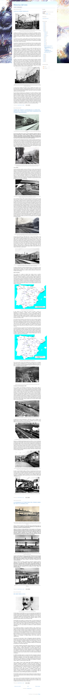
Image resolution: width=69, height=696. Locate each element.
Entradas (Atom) (29, 688)
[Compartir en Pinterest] (29, 105)
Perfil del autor (19, 7)
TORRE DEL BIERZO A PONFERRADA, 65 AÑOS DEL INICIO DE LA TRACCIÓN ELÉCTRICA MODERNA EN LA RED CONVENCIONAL (27, 111)
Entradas (45, 66)
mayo (45, 40)
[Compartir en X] (27, 105)
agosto (45, 36)
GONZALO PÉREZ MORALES (21, 11)
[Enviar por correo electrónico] (26, 105)
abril (45, 41)
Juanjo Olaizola (20, 497)
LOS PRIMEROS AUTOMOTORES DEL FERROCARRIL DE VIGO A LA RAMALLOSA (27, 503)
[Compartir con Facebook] (28, 105)
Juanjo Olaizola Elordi (45, 18)
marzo (45, 42)
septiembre (45, 35)
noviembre (45, 33)
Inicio (15, 7)
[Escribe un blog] (26, 105)
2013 (44, 60)
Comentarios (45, 68)
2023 (44, 26)
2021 (44, 28)
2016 (44, 56)
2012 (44, 61)
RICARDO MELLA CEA (19, 594)
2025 (44, 23)
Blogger (39, 694)
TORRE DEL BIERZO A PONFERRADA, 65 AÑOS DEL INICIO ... (48, 48)
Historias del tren (20, 5)
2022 (44, 27)
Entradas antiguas (37, 686)
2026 (44, 22)
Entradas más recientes (17, 686)
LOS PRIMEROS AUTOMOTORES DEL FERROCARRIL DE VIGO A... (48, 51)
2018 (44, 54)
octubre (45, 34)
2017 (44, 55)
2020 (44, 29)
